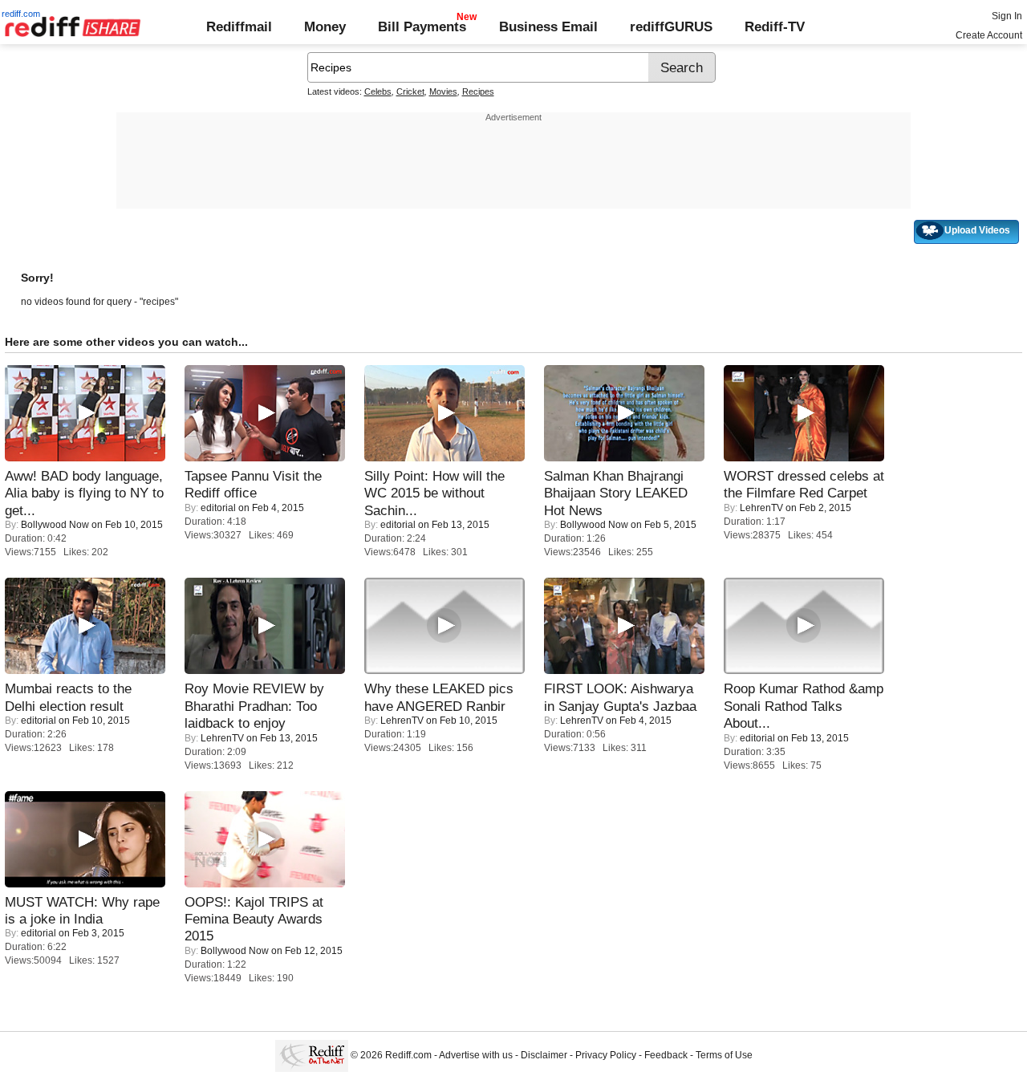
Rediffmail (239, 26)
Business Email (548, 26)
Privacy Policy (605, 1056)
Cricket (410, 91)
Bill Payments (422, 26)
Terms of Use (724, 1056)
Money (325, 26)
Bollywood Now (55, 524)
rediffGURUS (671, 26)
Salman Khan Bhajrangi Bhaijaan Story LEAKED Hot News (616, 493)
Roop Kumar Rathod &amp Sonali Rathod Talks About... (803, 705)
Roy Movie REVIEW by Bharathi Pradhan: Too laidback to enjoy (254, 705)
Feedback (666, 1056)
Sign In (1007, 16)
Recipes (478, 91)
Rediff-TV (775, 26)
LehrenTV (761, 508)
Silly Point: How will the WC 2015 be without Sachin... (434, 493)
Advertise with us (476, 1056)
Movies (443, 91)
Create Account (989, 35)
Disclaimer (544, 1056)
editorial (218, 508)
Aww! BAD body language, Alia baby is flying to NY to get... (84, 493)
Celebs (378, 91)
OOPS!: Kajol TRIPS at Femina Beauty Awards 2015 (254, 919)
